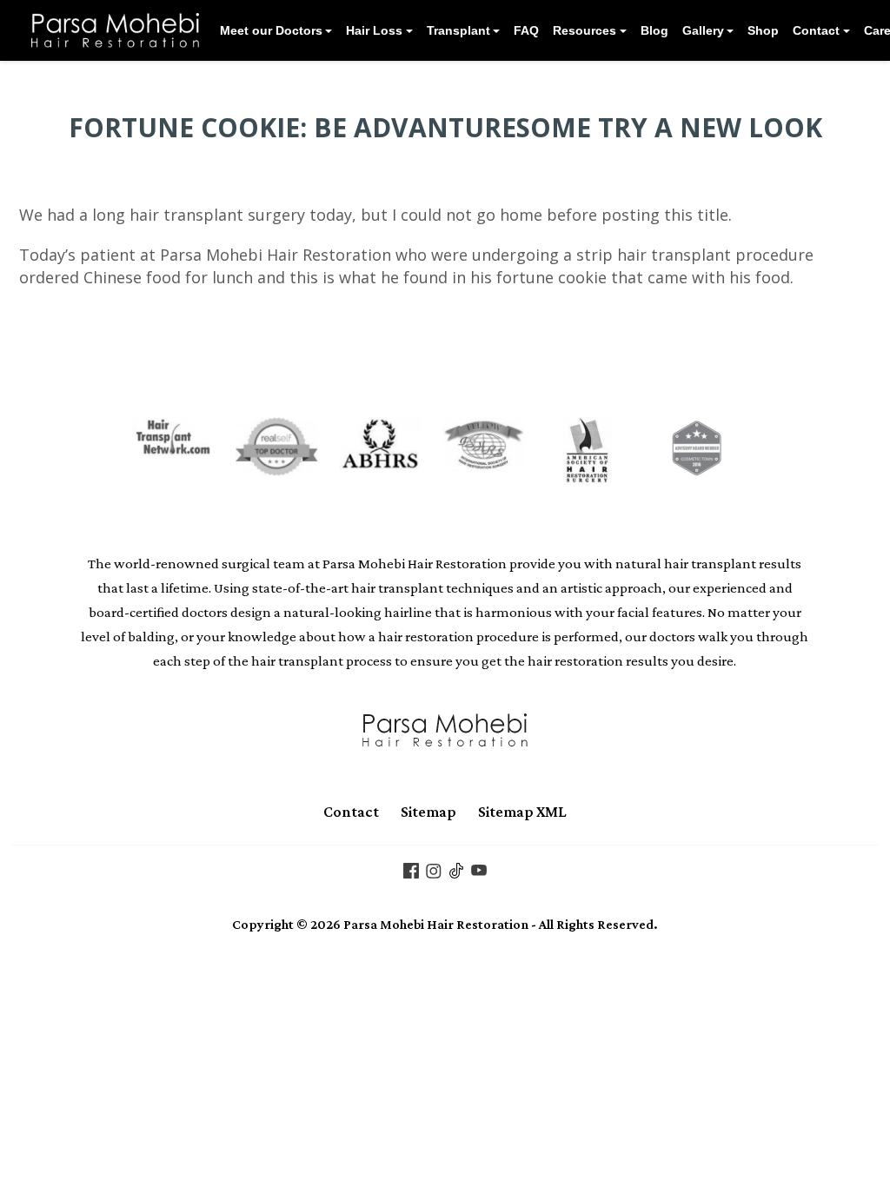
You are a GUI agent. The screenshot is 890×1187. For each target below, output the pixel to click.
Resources (584, 30)
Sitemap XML (522, 811)
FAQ (526, 30)
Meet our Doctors (271, 30)
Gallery (703, 30)
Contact (816, 30)
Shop (763, 30)
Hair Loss (374, 30)
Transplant (458, 30)
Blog (654, 30)
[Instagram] (434, 869)
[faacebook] (411, 869)
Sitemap (428, 811)
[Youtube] (479, 869)
